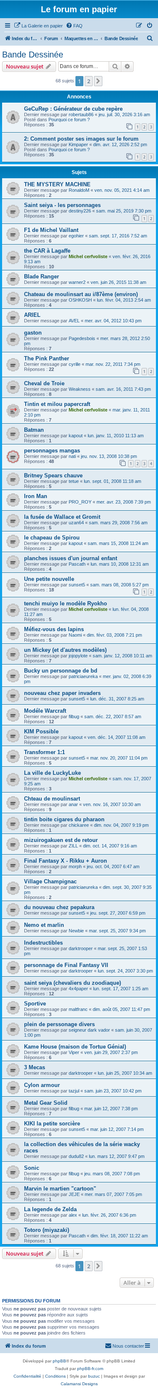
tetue (74, 481)
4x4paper (78, 988)
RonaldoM (79, 190)
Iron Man (35, 496)
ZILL (73, 845)
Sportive (35, 1003)
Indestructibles (43, 943)
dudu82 (76, 1156)
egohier (76, 235)
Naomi (75, 634)
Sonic (31, 1168)
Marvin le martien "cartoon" (60, 1188)
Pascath (77, 564)
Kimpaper (78, 144)
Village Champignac (50, 881)
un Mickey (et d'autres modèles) (65, 650)
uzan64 (76, 522)
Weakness (80, 389)
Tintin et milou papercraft (57, 404)
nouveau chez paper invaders (62, 693)
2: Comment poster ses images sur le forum (81, 139)
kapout (76, 435)
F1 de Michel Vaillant (51, 230)
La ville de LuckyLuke (52, 773)
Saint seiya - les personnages (62, 205)
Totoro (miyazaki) (46, 1230)
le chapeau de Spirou (52, 537)
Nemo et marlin (44, 925)
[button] (98, 81)
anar (73, 804)
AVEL (74, 320)
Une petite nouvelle (49, 579)
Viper (74, 1052)
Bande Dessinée (32, 54)
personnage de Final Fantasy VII (66, 965)
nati (72, 456)
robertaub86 (81, 114)
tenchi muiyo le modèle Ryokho (65, 603)
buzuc (94, 1376)
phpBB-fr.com (90, 1368)
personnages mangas (52, 450)
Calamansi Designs (79, 1383)
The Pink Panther (46, 358)
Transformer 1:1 (44, 752)
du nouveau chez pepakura (59, 907)
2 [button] (88, 81)
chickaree (79, 825)
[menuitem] (38, 26)
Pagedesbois (82, 338)
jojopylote (78, 655)
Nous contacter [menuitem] (128, 1345)
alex (73, 1215)
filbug (74, 716)
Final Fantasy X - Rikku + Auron (65, 861)
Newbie (76, 930)
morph (75, 866)
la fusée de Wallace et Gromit (62, 517)
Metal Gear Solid (45, 1103)
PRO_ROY (80, 501)
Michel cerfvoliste (88, 256)
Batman (34, 430)
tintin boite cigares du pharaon (64, 819)
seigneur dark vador (89, 1029)
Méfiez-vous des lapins (54, 629)
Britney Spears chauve (53, 475)
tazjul (74, 1090)
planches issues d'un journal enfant (70, 558)
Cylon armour (42, 1085)
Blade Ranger (41, 276)
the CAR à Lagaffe (47, 251)
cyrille (74, 364)
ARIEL (32, 315)
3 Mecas (34, 1067)
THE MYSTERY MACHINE (57, 184)
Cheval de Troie (44, 383)
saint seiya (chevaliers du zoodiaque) (72, 983)
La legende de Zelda (50, 1209)
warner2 (77, 282)
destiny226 (80, 210)
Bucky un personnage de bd (60, 670)
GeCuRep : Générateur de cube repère (73, 109)
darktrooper (81, 948)
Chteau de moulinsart (52, 798)
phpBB (59, 1361)
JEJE (74, 1194)
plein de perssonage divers (59, 1024)
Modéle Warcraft (45, 711)
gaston (33, 333)
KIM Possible (41, 731)
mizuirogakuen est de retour (61, 840)
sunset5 (77, 584)
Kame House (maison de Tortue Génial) (75, 1046)
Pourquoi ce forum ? (69, 119)
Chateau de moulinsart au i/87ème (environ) (81, 294)
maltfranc (78, 1009)
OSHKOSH (80, 299)
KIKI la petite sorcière (52, 1123)
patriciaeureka (83, 676)
